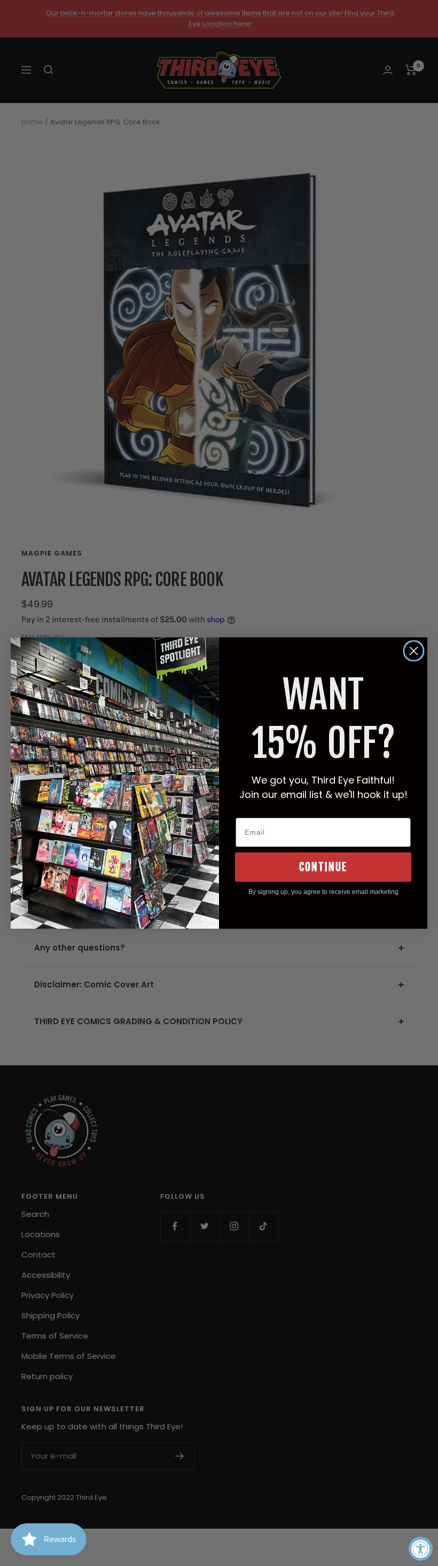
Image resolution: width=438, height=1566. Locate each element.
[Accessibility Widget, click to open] (421, 1549)
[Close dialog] (413, 651)
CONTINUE (323, 867)
